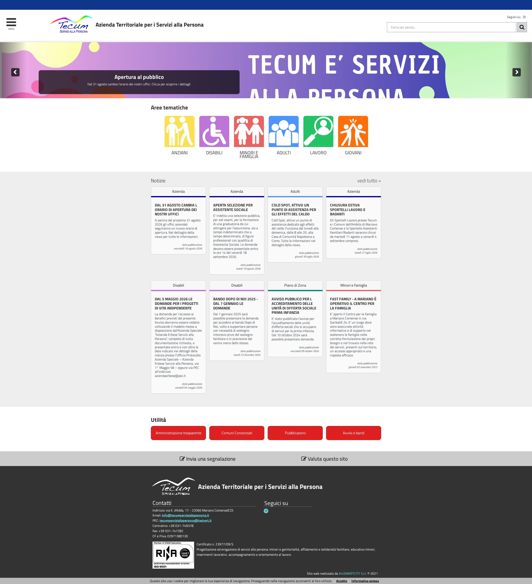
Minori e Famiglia (353, 285)
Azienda (178, 191)
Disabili (178, 285)
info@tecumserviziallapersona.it (185, 515)
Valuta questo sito (327, 459)
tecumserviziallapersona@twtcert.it (186, 520)
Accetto (341, 580)
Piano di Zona (295, 285)
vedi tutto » (369, 180)
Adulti (295, 191)
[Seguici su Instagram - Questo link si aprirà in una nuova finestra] (524, 17)
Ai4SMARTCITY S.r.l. (353, 573)
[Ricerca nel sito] (522, 27)
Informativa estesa (365, 580)
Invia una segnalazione (210, 459)
